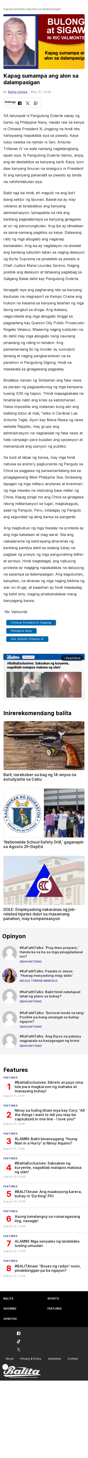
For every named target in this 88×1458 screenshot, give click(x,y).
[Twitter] (27, 104)
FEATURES (54, 1308)
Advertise (54, 1358)
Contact (73, 1358)
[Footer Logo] (21, 1371)
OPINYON (9, 1318)
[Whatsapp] (35, 104)
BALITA (8, 1298)
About (10, 1358)
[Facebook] (19, 104)
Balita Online (18, 92)
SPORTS (53, 1298)
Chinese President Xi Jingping (31, 622)
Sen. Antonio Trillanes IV (27, 639)
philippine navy (21, 630)
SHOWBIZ (9, 1308)
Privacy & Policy (30, 1358)
